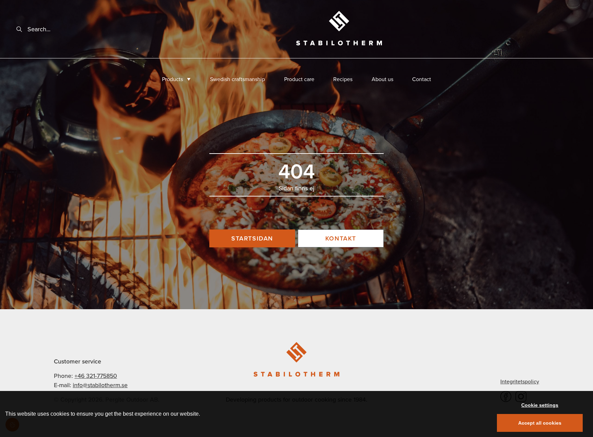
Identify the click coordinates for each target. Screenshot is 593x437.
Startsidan (252, 238)
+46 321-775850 (95, 375)
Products (172, 79)
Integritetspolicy (519, 381)
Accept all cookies (539, 423)
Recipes (342, 79)
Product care (299, 79)
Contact (421, 79)
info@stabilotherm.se (100, 385)
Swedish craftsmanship (237, 79)
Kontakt (340, 238)
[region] (296, 414)
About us (382, 79)
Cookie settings (539, 405)
